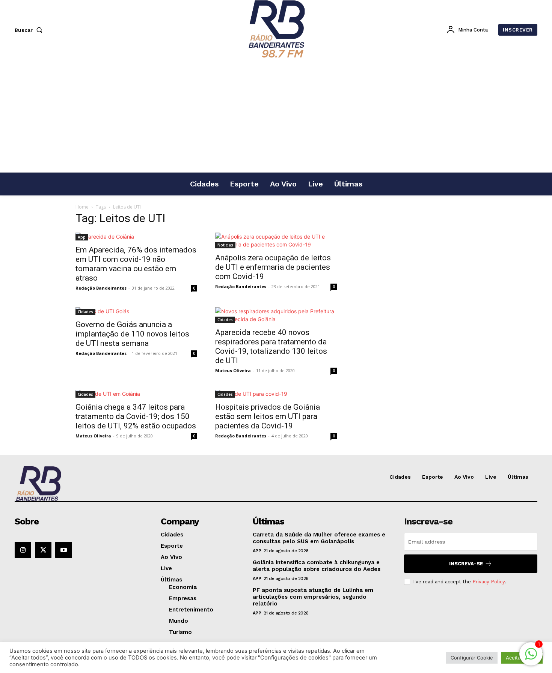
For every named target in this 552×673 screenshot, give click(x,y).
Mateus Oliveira (233, 370)
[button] (30, 30)
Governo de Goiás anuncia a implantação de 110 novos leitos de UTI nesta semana (132, 334)
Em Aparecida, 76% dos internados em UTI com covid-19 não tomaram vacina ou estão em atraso (135, 263)
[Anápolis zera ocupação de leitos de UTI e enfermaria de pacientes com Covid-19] (276, 240)
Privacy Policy (488, 581)
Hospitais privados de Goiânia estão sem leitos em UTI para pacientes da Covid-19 (267, 416)
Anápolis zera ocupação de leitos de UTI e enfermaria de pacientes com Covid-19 (273, 267)
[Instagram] (23, 550)
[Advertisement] (276, 115)
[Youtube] (63, 550)
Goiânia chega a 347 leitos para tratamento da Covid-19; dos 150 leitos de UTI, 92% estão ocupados (135, 416)
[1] (531, 658)
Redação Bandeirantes (101, 288)
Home (82, 207)
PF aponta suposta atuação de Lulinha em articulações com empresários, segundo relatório (313, 597)
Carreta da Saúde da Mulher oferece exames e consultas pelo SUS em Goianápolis (319, 538)
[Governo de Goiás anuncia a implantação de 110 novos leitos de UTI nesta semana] (136, 311)
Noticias (225, 245)
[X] (43, 550)
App (82, 237)
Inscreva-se (466, 563)
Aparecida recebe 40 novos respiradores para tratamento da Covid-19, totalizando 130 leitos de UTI (271, 346)
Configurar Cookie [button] (472, 658)
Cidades (85, 311)
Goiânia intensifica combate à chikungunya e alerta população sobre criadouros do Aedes (316, 565)
